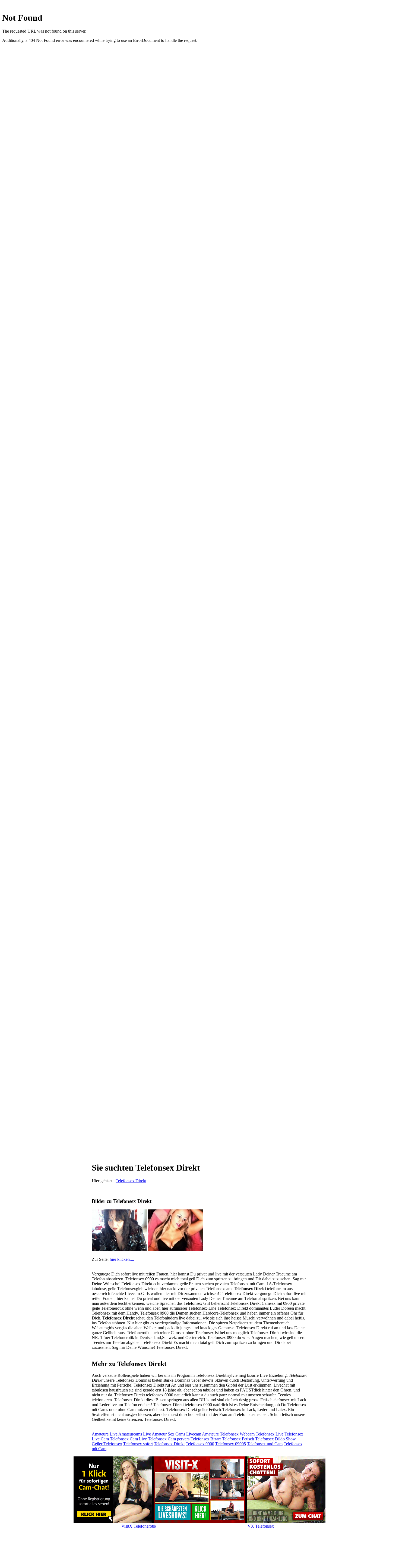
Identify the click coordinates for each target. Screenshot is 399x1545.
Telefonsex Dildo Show (275, 1439)
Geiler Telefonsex (107, 1443)
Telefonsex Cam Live (128, 1439)
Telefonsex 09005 (230, 1443)
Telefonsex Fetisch (238, 1439)
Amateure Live (105, 1434)
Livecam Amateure (202, 1434)
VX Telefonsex (261, 1526)
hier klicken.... (122, 1259)
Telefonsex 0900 (200, 1443)
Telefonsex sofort (138, 1443)
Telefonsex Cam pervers (168, 1439)
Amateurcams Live (134, 1434)
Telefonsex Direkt (131, 1180)
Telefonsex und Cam (265, 1443)
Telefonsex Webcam (237, 1434)
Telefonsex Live (269, 1434)
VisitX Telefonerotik (138, 1526)
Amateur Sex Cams (168, 1434)
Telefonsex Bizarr (206, 1439)
